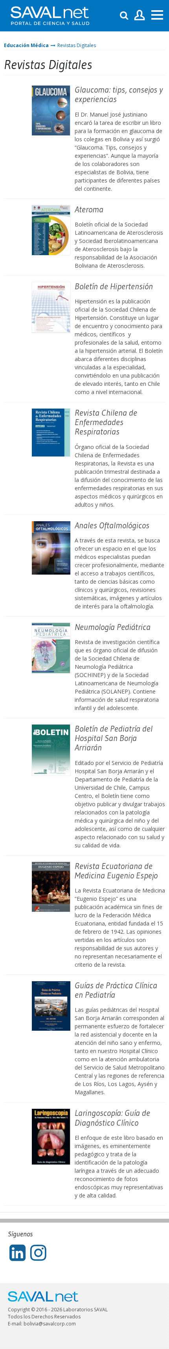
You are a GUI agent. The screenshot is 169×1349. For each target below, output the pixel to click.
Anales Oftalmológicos (112, 525)
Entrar (140, 15)
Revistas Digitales (76, 45)
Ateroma (89, 209)
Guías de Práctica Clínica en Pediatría (116, 990)
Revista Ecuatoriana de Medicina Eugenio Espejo (116, 871)
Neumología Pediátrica (113, 627)
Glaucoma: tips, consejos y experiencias (119, 94)
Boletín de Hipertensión (114, 286)
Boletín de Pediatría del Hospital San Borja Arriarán (113, 738)
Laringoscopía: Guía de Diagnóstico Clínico (112, 1118)
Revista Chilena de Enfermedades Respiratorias (106, 422)
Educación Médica (26, 45)
